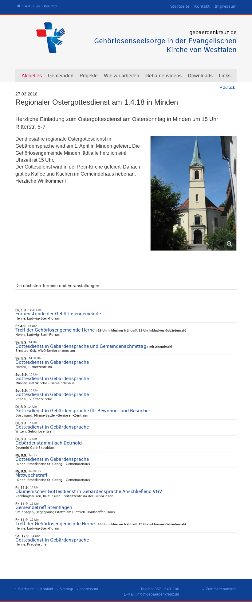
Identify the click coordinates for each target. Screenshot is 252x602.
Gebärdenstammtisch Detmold (48, 443)
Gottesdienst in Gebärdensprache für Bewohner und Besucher (82, 410)
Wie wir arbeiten (121, 75)
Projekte (89, 75)
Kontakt (202, 6)
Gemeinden (60, 75)
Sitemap (66, 589)
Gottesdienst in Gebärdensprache (52, 362)
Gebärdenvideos (163, 75)
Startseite (179, 6)
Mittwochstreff (31, 475)
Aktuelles (32, 6)
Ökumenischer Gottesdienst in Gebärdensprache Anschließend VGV (88, 491)
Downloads (200, 75)
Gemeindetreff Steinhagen (43, 507)
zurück (229, 87)
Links (224, 75)
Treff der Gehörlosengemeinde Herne (55, 330)
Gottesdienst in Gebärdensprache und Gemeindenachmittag (80, 346)
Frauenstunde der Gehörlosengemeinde (58, 313)
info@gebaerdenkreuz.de (157, 594)
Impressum (226, 6)
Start (19, 6)
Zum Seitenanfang (221, 589)
